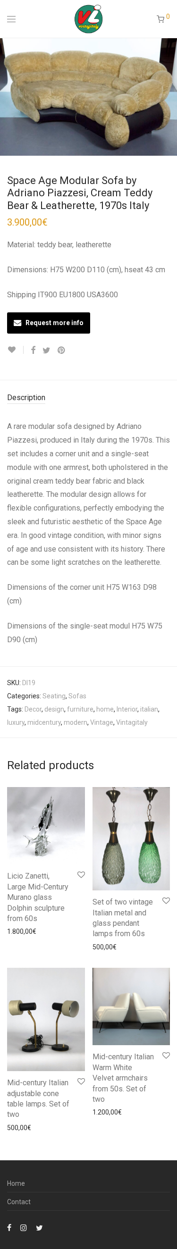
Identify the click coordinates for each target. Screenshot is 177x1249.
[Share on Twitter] (46, 350)
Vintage (101, 722)
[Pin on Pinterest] (62, 350)
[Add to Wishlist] (15, 350)
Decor (33, 709)
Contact (19, 1202)
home (105, 709)
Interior (127, 709)
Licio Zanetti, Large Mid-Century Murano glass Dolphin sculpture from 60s (37, 897)
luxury (16, 722)
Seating (54, 696)
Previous (9, 97)
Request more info (54, 323)
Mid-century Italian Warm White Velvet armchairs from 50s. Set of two (123, 1078)
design (54, 709)
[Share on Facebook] (33, 350)
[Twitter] (39, 1227)
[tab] (88, 398)
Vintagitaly (132, 722)
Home (16, 1183)
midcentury (44, 722)
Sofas (77, 696)
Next (168, 97)
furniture (80, 709)
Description (26, 397)
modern (75, 722)
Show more (19, 931)
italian (149, 709)
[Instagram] (23, 1227)
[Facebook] (9, 1227)
